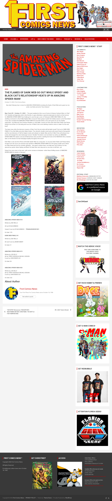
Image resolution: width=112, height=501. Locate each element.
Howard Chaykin (81, 93)
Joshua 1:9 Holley (82, 97)
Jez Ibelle (79, 160)
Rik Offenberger (81, 180)
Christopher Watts (82, 62)
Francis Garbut (81, 155)
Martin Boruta (81, 141)
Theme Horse (48, 498)
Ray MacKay (80, 116)
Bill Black (79, 59)
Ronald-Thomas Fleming (84, 120)
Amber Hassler (81, 53)
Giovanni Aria (80, 158)
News (58, 39)
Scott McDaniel (81, 100)
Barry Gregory (81, 55)
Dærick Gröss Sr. (81, 64)
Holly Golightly (81, 91)
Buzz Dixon (80, 89)
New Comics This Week (46, 39)
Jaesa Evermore (81, 137)
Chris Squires (80, 130)
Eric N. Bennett (81, 132)
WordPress (68, 498)
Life (32, 39)
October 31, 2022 (9, 102)
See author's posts (27, 296)
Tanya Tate (80, 79)
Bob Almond (80, 61)
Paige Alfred (80, 77)
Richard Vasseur (81, 178)
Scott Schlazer (81, 166)
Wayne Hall (80, 168)
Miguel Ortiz (80, 75)
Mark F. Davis (80, 70)
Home (6, 39)
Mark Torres (80, 114)
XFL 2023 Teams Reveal (62, 310)
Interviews (24, 39)
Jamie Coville (80, 110)
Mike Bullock (80, 98)
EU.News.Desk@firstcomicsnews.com (94, 485)
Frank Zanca (80, 157)
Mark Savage (80, 72)
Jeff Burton (80, 112)
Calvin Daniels (81, 153)
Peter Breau (80, 143)
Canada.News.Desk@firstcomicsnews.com (95, 476)
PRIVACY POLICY (31, 498)
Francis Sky (80, 134)
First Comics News (20, 102)
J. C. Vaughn (80, 95)
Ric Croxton (80, 164)
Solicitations (89, 39)
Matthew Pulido (81, 74)
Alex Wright (80, 51)
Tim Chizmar (80, 81)
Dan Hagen (80, 68)
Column (13, 39)
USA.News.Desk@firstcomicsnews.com (94, 465)
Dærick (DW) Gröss (82, 66)
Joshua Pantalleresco (83, 162)
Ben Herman (80, 57)
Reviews (77, 39)
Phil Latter (80, 145)
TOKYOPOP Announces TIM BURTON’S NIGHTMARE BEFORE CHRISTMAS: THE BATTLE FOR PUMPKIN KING (20, 311)
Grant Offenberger (82, 135)
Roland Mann (80, 118)
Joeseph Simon (81, 139)
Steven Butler (80, 122)
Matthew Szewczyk (82, 176)
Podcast (67, 39)
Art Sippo (79, 109)
